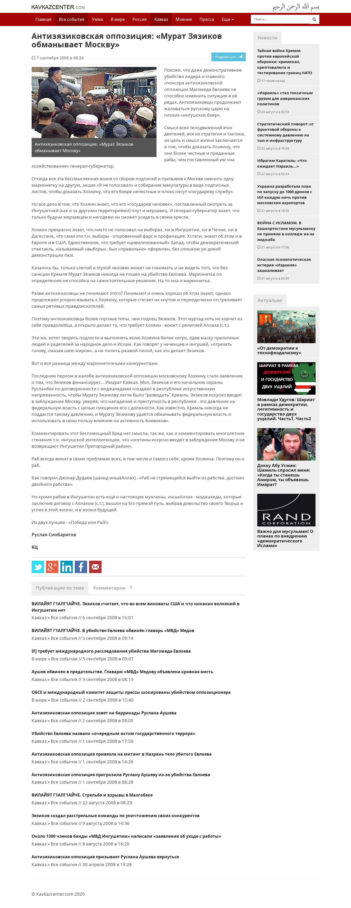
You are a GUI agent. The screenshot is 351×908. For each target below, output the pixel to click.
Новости (267, 38)
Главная (43, 19)
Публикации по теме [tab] (60, 588)
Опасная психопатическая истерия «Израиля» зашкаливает (284, 268)
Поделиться (227, 56)
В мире (118, 19)
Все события (71, 19)
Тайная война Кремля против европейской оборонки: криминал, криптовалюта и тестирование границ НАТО (284, 65)
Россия (140, 19)
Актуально (270, 300)
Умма (97, 19)
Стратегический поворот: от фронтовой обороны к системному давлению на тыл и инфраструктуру (285, 135)
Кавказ (161, 19)
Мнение (184, 19)
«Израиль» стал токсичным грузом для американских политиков (285, 102)
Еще (226, 19)
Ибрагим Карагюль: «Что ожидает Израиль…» (282, 167)
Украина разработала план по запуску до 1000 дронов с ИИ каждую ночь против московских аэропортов (284, 198)
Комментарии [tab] (112, 588)
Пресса (207, 19)
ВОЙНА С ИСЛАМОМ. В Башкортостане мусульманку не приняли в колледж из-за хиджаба (286, 234)
